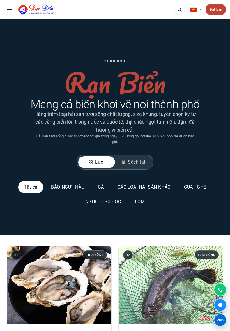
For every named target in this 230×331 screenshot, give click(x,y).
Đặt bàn (216, 9)
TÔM (139, 201)
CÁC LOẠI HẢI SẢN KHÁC (144, 187)
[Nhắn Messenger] (220, 304)
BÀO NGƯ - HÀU (67, 187)
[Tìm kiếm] (179, 9)
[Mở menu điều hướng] (9, 9)
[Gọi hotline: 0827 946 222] (220, 289)
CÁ (101, 187)
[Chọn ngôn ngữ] (195, 9)
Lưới (100, 162)
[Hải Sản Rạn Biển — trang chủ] (94, 9)
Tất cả (31, 187)
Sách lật (137, 162)
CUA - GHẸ (195, 187)
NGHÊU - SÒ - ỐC (103, 201)
